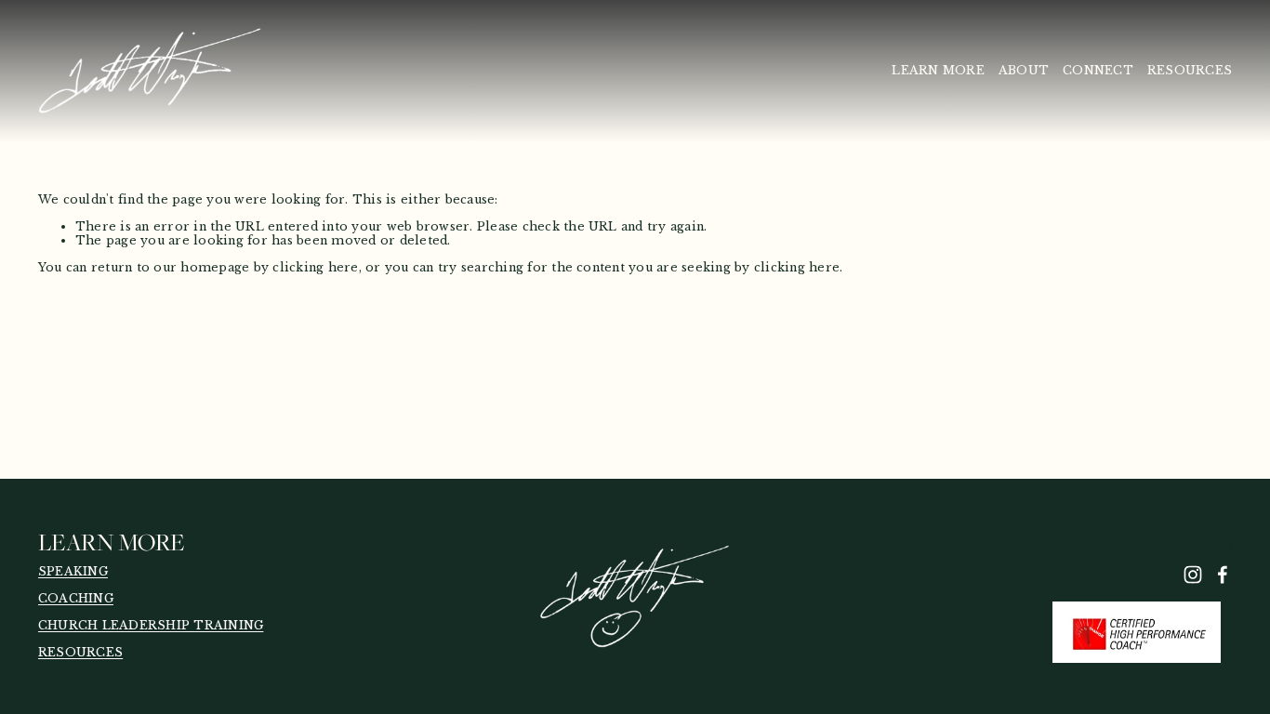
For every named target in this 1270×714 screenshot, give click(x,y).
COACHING (75, 598)
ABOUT (1024, 70)
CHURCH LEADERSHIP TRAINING (150, 625)
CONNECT (1098, 70)
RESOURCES (1189, 70)
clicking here (315, 267)
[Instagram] (1193, 574)
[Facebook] (1222, 574)
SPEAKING (73, 571)
